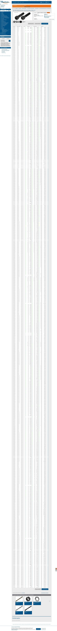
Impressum (29, 0)
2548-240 (14, 227)
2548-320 (14, 294)
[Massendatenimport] (9, 10)
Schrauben (19, 8)
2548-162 (14, 156)
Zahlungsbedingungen (4, 49)
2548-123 (14, 124)
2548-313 (14, 288)
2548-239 (14, 226)
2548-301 (14, 278)
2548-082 (14, 89)
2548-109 (14, 111)
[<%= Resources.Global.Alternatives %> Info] (53, 19)
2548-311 (14, 286)
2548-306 (14, 282)
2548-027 (14, 43)
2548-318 (14, 292)
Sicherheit (33, 0)
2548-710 (14, 45)
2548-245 (14, 231)
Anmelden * (3, 38)
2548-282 (14, 263)
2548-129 (14, 129)
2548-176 (14, 170)
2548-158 (14, 153)
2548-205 (14, 194)
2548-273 (14, 255)
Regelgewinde (37, 8)
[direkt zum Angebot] (27, 6)
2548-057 (14, 68)
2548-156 (14, 151)
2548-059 (14, 70)
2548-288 (14, 268)
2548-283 (14, 264)
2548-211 (14, 199)
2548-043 (14, 58)
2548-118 (14, 119)
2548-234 (14, 219)
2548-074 (14, 82)
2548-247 (14, 233)
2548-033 (14, 50)
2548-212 (14, 200)
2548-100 (14, 104)
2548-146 (14, 143)
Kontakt (45, 0)
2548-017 (14, 34)
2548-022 (14, 39)
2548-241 (14, 228)
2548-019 (14, 36)
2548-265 (14, 248)
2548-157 (14, 152)
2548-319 (14, 293)
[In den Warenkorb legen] (8, 10)
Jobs (41, 0)
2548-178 (14, 172)
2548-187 (14, 179)
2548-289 (14, 269)
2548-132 (14, 131)
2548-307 (14, 283)
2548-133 (14, 132)
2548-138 (14, 136)
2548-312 (14, 287)
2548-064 (14, 74)
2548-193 (14, 184)
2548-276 (14, 258)
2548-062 (14, 72)
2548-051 (14, 63)
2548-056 (14, 67)
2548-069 (14, 78)
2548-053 (14, 65)
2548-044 (14, 59)
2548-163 (14, 157)
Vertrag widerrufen (49, 0)
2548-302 (14, 279)
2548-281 (14, 262)
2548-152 (14, 148)
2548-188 (14, 180)
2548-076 (14, 84)
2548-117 (14, 118)
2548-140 (14, 138)
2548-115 (14, 116)
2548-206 (14, 195)
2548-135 (14, 134)
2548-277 (14, 259)
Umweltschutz (39, 0)
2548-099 (14, 103)
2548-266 (14, 249)
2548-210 (14, 198)
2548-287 (14, 267)
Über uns (43, 0)
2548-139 (14, 137)
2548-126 (14, 126)
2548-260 (14, 244)
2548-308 (14, 284)
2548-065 (14, 75)
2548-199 (14, 189)
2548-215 (14, 203)
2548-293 (14, 272)
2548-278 (14, 260)
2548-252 (14, 237)
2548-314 (14, 289)
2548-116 (14, 117)
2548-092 (14, 97)
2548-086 (14, 92)
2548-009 (14, 31)
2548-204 (14, 193)
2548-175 (14, 169)
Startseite (16, 8)
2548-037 (14, 53)
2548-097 (14, 101)
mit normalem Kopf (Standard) (30, 8)
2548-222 (14, 209)
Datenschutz (36, 0)
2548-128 (14, 128)
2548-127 (14, 127)
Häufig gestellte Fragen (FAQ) (5, 50)
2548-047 (14, 60)
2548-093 (14, 98)
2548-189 (14, 181)
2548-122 (14, 123)
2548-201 (14, 191)
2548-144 (14, 141)
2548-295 (14, 274)
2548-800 (14, 222)
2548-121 (14, 122)
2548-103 (14, 106)
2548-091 (14, 96)
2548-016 (14, 33)
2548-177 (14, 171)
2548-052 (14, 64)
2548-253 (14, 238)
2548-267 (14, 250)
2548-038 (14, 54)
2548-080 (14, 87)
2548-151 (14, 147)
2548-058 (14, 69)
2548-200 (14, 190)
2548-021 (14, 38)
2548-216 (14, 204)
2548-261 (14, 245)
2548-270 (14, 252)
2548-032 (14, 49)
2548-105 (14, 108)
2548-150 (14, 146)
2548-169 (14, 163)
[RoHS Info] (38, 15)
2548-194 (14, 185)
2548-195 (14, 186)
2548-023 (14, 40)
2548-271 (14, 253)
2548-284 (14, 265)
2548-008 (14, 30)
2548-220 (14, 207)
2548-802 (14, 224)
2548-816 (14, 257)
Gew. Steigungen (46, 14)
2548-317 (14, 291)
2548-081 (14, 88)
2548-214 (14, 202)
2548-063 (14, 73)
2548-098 (14, 102)
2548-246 (14, 232)
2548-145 (14, 142)
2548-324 (14, 297)
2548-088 (14, 94)
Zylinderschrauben (24, 8)
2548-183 (14, 176)
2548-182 (14, 175)
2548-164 (14, 158)
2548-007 (14, 29)
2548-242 (14, 229)
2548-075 (14, 83)
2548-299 (14, 277)
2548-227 (14, 213)
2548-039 (14, 55)
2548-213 (14, 201)
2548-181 (14, 174)
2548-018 (14, 35)
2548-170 (14, 164)
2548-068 (14, 77)
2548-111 (14, 113)
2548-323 (14, 296)
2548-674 (14, 44)
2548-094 (14, 99)
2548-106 (14, 109)
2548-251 (14, 236)
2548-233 (14, 218)
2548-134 (14, 133)
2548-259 (14, 243)
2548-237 (14, 223)
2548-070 (14, 79)
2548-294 (14, 273)
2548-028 (14, 46)
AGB (31, 0)
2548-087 (14, 93)
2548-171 (14, 165)
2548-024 (14, 41)
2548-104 (14, 107)
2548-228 (14, 214)
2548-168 (14, 162)
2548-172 (14, 166)
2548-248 (14, 234)
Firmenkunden (3, 51)
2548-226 (14, 212)
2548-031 (14, 48)
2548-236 (14, 221)
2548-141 (14, 139)
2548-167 (14, 161)
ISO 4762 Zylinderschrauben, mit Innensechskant (45, 8)
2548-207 (14, 196)
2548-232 (14, 217)
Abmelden (8, 38)
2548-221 (14, 208)
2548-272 (14, 254)
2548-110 (14, 112)
